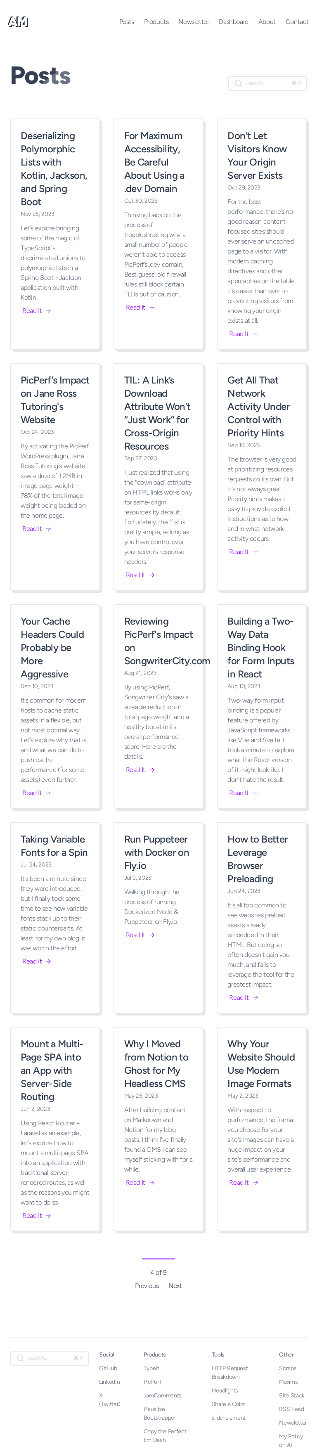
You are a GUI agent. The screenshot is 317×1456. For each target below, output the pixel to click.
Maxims (288, 1381)
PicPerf (152, 1381)
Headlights (225, 1390)
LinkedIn (109, 1381)
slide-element (229, 1417)
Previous (146, 1286)
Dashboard (233, 22)
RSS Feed (291, 1409)
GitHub (108, 1368)
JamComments (163, 1395)
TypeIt (151, 1368)
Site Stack (292, 1395)
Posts (126, 22)
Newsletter (193, 22)
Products (156, 22)
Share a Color (228, 1404)
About (267, 22)
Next (175, 1286)
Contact (297, 22)
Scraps (287, 1368)
